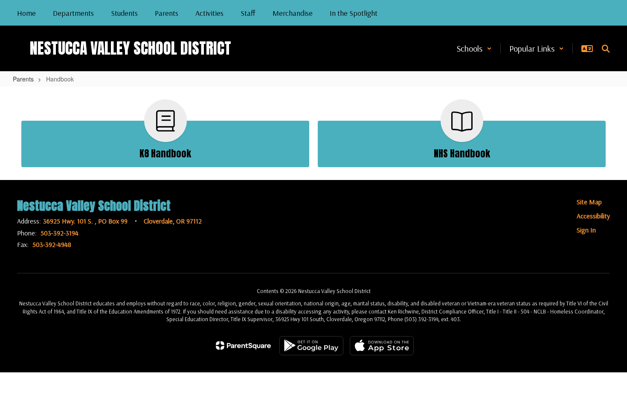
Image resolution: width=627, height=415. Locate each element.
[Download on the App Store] (382, 345)
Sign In (586, 230)
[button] (474, 48)
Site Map (589, 201)
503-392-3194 (59, 233)
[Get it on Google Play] (311, 345)
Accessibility (593, 216)
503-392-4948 (51, 244)
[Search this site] (605, 48)
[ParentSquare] (243, 345)
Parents (23, 79)
